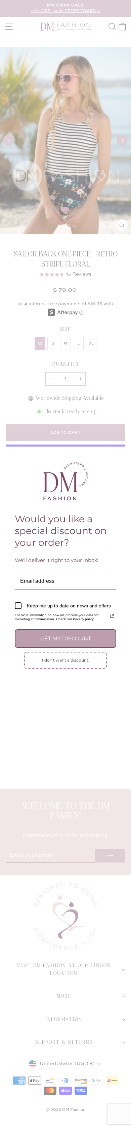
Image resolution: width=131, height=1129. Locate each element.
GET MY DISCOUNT (65, 638)
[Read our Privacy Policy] (112, 616)
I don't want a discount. (65, 660)
